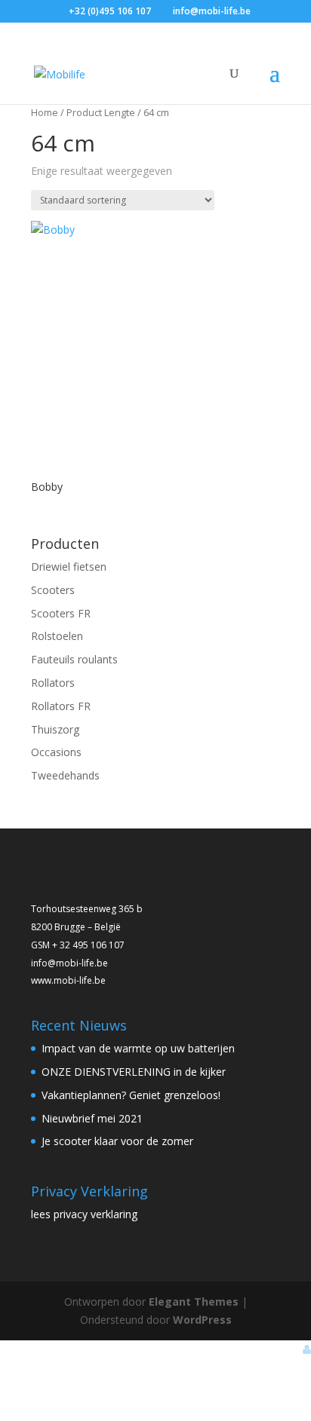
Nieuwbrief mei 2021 (92, 1118)
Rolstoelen (57, 636)
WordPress (202, 1319)
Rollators (53, 682)
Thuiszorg (55, 729)
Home (44, 112)
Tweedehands (65, 775)
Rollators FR (61, 706)
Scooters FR (61, 613)
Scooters (53, 590)
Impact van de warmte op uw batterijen (138, 1048)
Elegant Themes (194, 1301)
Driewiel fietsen (68, 566)
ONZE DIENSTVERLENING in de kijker (134, 1071)
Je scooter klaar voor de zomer (117, 1141)
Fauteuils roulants (74, 659)
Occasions (56, 752)
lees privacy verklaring (84, 1214)
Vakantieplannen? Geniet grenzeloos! (131, 1095)
